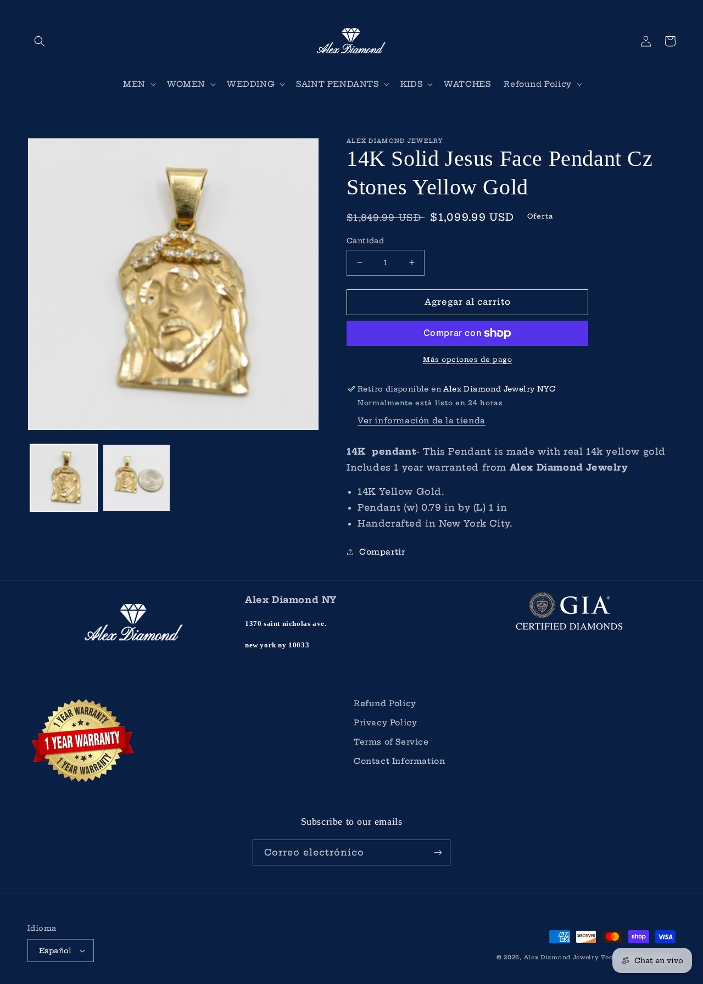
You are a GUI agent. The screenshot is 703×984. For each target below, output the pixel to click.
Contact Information (399, 761)
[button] (39, 41)
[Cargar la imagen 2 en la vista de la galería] (136, 477)
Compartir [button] (382, 552)
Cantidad (365, 240)
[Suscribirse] (438, 852)
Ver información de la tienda (422, 421)
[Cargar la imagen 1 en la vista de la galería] (63, 477)
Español (55, 950)
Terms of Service (391, 742)
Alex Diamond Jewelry (561, 957)
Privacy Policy (385, 723)
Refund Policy (385, 703)
